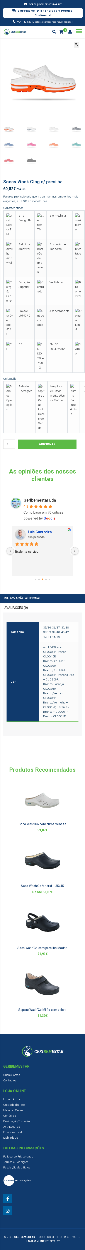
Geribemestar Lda (40, 500)
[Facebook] (7, 1198)
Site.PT (54, 1241)
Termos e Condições (16, 1162)
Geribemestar (24, 1237)
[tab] (42, 598)
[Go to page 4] (49, 579)
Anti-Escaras (11, 1126)
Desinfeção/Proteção (16, 1121)
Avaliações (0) (16, 607)
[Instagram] (7, 1210)
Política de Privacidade (18, 1156)
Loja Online (35, 1241)
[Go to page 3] (46, 579)
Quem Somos (11, 1075)
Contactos (9, 1080)
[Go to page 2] (42, 579)
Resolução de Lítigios (16, 1167)
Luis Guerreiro (40, 532)
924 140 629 (24, 21)
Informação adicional (22, 598)
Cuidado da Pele (14, 1104)
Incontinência (11, 1099)
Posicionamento (13, 1132)
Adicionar (47, 444)
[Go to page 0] (35, 579)
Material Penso (13, 1110)
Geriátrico (9, 1115)
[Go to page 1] (39, 579)
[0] (61, 32)
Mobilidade (10, 1137)
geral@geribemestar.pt (45, 4)
